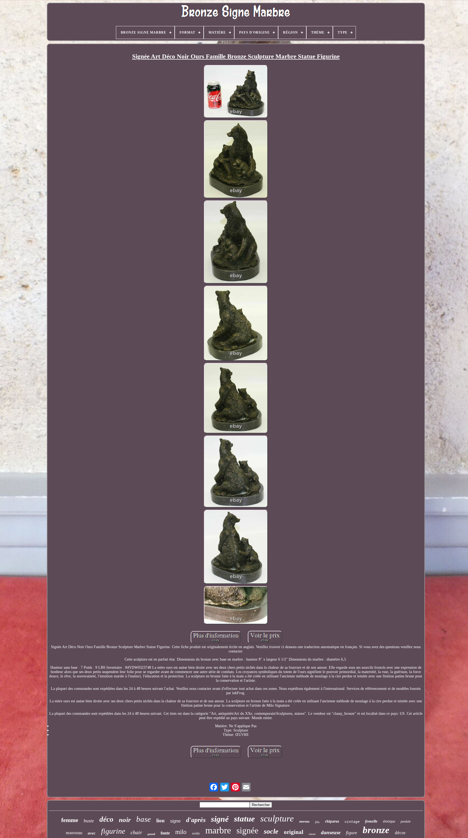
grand (151, 834)
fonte (165, 833)
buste (89, 820)
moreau (304, 821)
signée (247, 830)
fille (317, 822)
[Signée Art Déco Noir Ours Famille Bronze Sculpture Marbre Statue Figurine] (236, 92)
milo (181, 832)
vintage (352, 822)
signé (220, 818)
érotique (389, 821)
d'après (196, 819)
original (293, 832)
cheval (312, 834)
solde (196, 833)
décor (400, 832)
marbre (218, 830)
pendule (406, 821)
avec (92, 833)
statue (244, 818)
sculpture (277, 818)
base (143, 819)
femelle (371, 821)
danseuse (330, 832)
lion (160, 820)
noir (125, 819)
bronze (376, 830)
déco (106, 819)
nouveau (74, 832)
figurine (113, 831)
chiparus (332, 821)
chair (136, 832)
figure (351, 832)
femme (69, 820)
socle (271, 831)
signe (175, 821)
